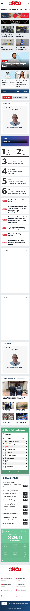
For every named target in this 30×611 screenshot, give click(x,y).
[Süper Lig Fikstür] (27, 478)
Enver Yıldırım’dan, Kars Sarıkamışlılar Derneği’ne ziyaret (16, 242)
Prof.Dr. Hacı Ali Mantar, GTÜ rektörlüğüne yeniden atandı (17, 192)
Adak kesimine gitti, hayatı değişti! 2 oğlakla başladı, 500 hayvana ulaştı (25, 152)
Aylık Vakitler (7, 560)
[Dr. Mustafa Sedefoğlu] (15, 119)
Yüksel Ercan (11, 169)
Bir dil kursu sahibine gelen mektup (15, 109)
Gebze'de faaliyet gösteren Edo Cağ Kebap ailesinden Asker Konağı (9, 152)
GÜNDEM (4, 9)
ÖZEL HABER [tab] (17, 97)
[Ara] (28, 4)
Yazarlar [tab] (6, 104)
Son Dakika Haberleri (8, 596)
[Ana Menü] (2, 3)
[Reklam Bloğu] (15, 16)
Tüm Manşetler (22, 590)
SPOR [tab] (26, 97)
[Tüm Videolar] (27, 138)
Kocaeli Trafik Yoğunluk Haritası (20, 585)
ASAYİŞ (9, 179)
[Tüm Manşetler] (27, 378)
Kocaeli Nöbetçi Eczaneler (6, 579)
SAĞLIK (5, 251)
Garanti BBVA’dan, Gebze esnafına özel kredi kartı (16, 162)
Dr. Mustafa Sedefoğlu (15, 127)
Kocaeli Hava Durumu (20, 579)
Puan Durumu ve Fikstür (6, 591)
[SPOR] (27, 297)
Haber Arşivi (21, 596)
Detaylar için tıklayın (15, 472)
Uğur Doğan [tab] (7, 344)
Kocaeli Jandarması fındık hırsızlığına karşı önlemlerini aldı (17, 182)
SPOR (21, 9)
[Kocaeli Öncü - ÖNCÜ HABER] (15, 3)
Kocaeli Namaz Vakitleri (6, 585)
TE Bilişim (19, 608)
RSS (5, 603)
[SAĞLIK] (27, 250)
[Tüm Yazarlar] (27, 104)
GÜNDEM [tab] (7, 97)
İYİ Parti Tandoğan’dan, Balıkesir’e (15, 172)
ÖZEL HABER (13, 9)
